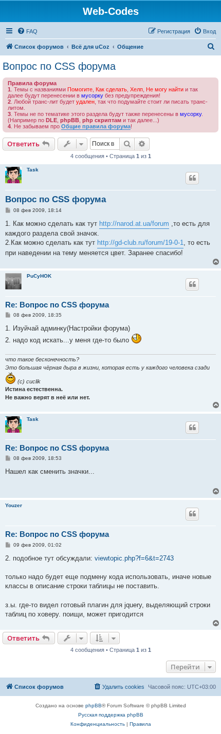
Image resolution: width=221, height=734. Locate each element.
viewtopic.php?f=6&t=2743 (134, 558)
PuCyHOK (39, 276)
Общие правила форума (96, 126)
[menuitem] (27, 31)
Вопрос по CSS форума (59, 66)
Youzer (13, 505)
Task (33, 169)
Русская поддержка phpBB (110, 715)
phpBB (93, 705)
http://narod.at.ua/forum (134, 223)
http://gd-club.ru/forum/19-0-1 (140, 242)
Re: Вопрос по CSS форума (57, 304)
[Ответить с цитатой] (192, 178)
